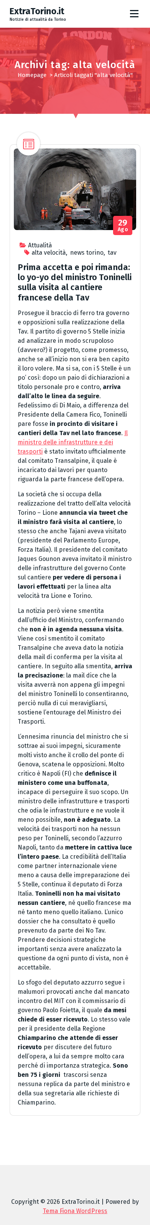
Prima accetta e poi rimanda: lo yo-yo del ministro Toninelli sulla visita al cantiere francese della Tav (75, 282)
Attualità (40, 245)
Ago (123, 226)
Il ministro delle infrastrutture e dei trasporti (73, 442)
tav (112, 252)
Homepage (32, 75)
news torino (86, 252)
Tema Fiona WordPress (75, 1211)
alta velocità (49, 252)
